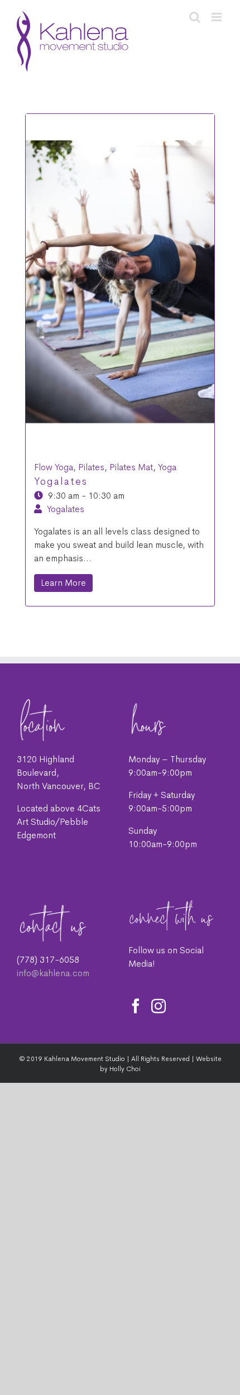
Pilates (91, 467)
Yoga (167, 467)
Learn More (63, 583)
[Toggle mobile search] (194, 17)
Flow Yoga (53, 467)
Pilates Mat (131, 467)
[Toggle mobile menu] (217, 17)
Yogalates (61, 481)
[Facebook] (135, 1006)
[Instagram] (158, 1006)
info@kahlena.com (53, 973)
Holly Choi (125, 1068)
